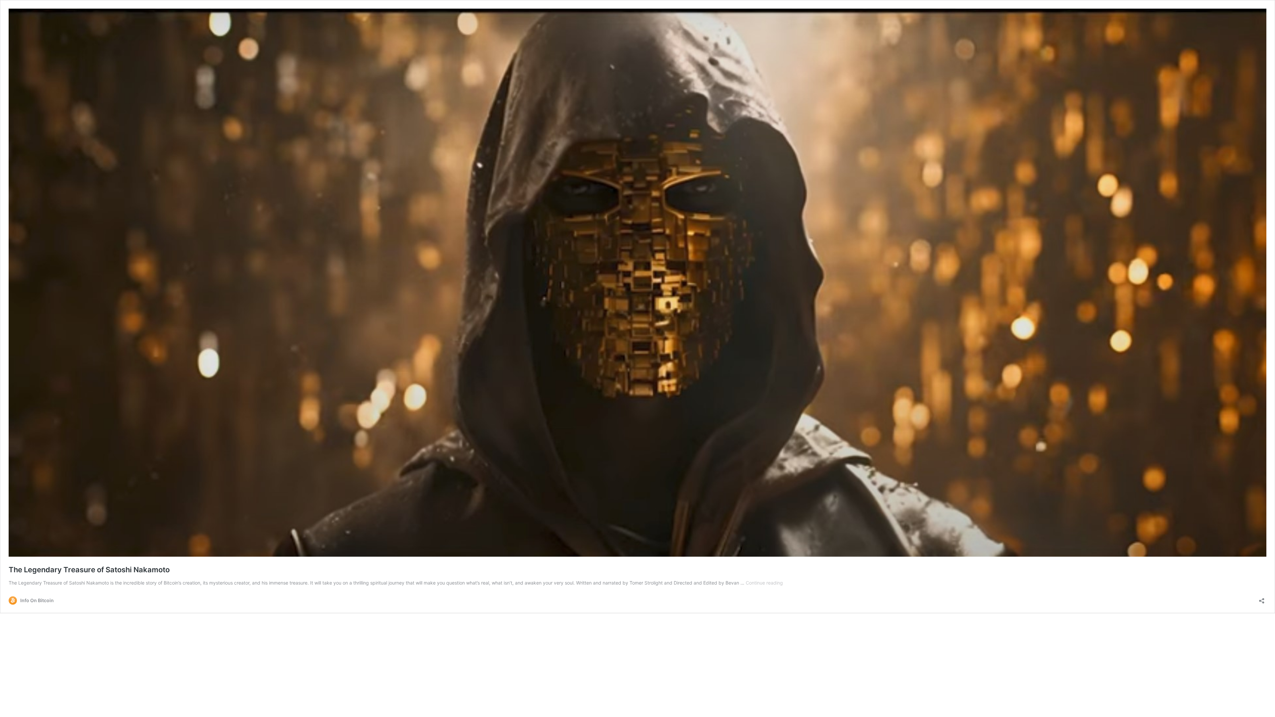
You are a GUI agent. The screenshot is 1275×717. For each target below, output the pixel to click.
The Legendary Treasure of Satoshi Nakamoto (89, 569)
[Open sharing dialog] (1261, 599)
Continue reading (764, 583)
